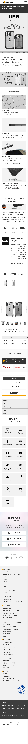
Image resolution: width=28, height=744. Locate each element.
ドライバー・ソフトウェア (10, 647)
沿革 (24, 705)
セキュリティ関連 (7, 631)
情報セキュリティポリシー (16, 722)
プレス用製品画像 (8, 654)
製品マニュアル (7, 650)
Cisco (5, 579)
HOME (2, 52)
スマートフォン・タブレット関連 (18, 52)
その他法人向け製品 (8, 596)
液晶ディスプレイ (8, 599)
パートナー (18, 705)
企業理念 (4, 709)
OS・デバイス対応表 (14, 386)
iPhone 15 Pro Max (12, 329)
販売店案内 (5, 674)
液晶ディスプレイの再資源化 (10, 663)
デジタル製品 (7, 52)
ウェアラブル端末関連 (8, 613)
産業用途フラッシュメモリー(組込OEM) (13, 601)
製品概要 (3, 11)
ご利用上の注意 (5, 724)
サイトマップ (5, 722)
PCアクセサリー (7, 620)
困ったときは (6, 639)
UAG (4, 329)
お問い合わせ (6, 667)
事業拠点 (10, 705)
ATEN (5, 593)
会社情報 (4, 702)
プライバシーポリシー (16, 724)
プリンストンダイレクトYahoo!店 (11, 681)
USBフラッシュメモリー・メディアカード (13, 622)
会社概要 (4, 705)
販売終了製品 (6, 660)
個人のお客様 (6, 605)
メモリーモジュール (7, 624)
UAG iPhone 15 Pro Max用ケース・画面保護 (13, 331)
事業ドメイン (11, 709)
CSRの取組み (20, 709)
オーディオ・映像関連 (8, 617)
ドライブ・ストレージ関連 (9, 627)
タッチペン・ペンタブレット (10, 615)
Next (26, 309)
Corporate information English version (13, 715)
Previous (1, 309)
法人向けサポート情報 (8, 665)
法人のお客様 (6, 569)
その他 (4, 636)
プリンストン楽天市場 (8, 678)
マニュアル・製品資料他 (14, 382)
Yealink (5, 581)
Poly (5, 577)
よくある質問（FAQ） (8, 642)
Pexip (5, 584)
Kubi (5, 586)
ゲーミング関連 (6, 634)
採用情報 (4, 712)
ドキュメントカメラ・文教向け (10, 629)
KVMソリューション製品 (9, 590)
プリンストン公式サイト (9, 676)
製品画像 (9, 11)
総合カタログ (7, 652)
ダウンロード (6, 645)
